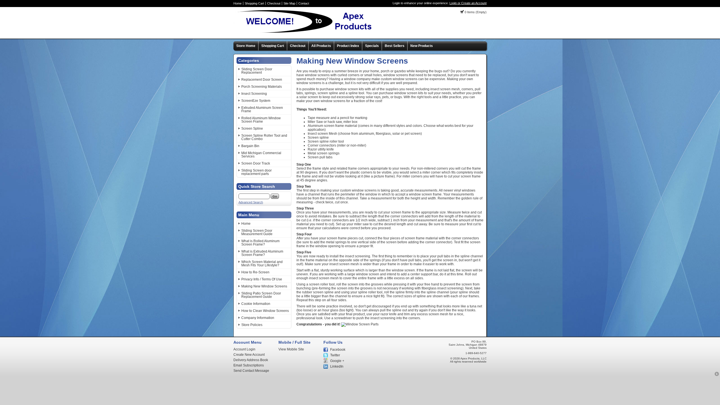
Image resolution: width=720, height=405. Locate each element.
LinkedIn (336, 366)
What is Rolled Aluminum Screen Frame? (260, 242)
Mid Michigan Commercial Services (261, 154)
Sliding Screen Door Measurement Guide (257, 232)
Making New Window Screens (264, 286)
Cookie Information (255, 304)
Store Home (245, 46)
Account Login (244, 349)
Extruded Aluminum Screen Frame (262, 109)
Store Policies (251, 325)
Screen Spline (252, 128)
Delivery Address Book (250, 360)
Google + (337, 361)
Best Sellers (394, 46)
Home (237, 3)
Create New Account (249, 355)
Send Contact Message (251, 371)
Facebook (337, 350)
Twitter (335, 355)
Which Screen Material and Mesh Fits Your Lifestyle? (262, 263)
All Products (321, 46)
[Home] (305, 32)
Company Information (257, 318)
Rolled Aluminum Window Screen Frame (261, 119)
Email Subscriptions (248, 365)
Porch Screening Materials (261, 87)
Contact (303, 3)
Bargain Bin (250, 146)
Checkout (273, 3)
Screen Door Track (255, 163)
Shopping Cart (254, 3)
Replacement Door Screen (261, 80)
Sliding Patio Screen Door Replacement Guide (261, 295)
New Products (421, 46)
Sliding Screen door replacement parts (256, 172)
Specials (372, 46)
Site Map (289, 3)
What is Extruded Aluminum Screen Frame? (262, 253)
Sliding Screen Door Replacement (256, 71)
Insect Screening (254, 94)
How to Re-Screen (255, 272)
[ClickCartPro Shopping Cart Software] (716, 375)
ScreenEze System (255, 101)
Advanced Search (250, 202)
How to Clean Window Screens (265, 311)
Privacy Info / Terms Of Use (261, 279)
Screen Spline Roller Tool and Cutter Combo (264, 137)
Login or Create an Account (468, 3)
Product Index (348, 46)
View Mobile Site (291, 349)
